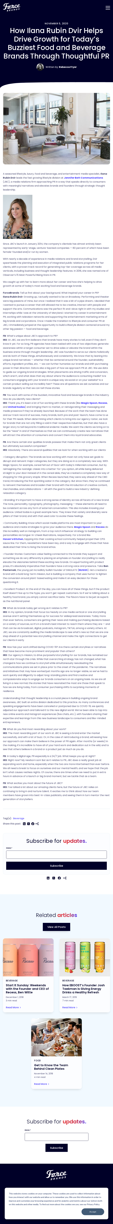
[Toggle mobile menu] (108, 7)
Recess (102, 403)
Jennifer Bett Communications (83, 177)
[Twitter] (28, 824)
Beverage (18, 818)
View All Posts (56, 927)
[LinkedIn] (24, 824)
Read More (12, 1007)
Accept (92, 1211)
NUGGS (83, 570)
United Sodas (16, 407)
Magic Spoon (89, 403)
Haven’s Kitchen (13, 539)
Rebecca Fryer (68, 67)
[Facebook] (33, 824)
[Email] (37, 824)
